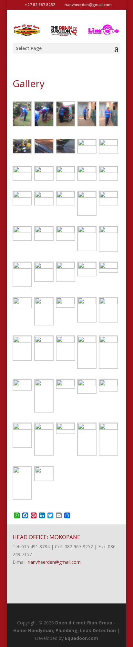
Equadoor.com (81, 638)
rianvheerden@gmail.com (54, 562)
